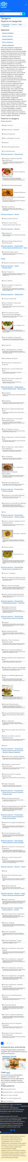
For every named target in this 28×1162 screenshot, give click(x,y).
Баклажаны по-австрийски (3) (14, 504)
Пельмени (21, 603)
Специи (3, 258)
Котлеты (16, 909)
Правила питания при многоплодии (13, 263)
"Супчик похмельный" (9, 298)
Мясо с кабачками (12, 722)
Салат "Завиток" (8, 281)
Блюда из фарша (7, 909)
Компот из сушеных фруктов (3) (11, 1098)
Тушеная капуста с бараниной (13, 558)
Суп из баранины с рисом (13, 430)
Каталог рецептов (6, 121)
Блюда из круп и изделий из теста (12, 248)
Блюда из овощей (8, 491)
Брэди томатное (8, 125)
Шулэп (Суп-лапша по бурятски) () (12, 380)
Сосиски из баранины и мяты (13, 834)
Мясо (20, 24)
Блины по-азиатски (14, 901)
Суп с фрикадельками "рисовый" (13, 351)
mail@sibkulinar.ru (5, 1113)
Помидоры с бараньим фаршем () (13, 161)
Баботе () (13, 632)
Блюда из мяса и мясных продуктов (13, 618)
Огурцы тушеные (8, 547)
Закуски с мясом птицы (12, 223)
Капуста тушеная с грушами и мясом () (13, 523)
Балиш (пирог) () (13, 877)
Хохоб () (10, 358)
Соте (4, 512)
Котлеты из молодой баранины (13, 997)
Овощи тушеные (19, 517)
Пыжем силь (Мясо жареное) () (13, 738)
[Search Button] (23, 13)
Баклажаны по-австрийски (13, 496)
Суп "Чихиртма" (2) (13, 328)
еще (8, 1072)
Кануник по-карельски (13, 651)
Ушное (5, 745)
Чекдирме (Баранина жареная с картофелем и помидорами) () (14, 197)
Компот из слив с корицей (10, 1095)
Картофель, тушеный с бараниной (14, 537)
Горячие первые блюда (9, 389)
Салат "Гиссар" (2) (13, 273)
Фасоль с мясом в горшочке (13, 859)
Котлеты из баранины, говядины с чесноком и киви (13, 987)
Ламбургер (12, 694)
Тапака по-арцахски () (13, 176)
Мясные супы (22, 389)
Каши (25, 248)
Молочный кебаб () (13, 714)
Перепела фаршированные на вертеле (14, 808)
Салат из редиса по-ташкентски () (13, 287)
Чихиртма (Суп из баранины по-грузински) (12, 363)
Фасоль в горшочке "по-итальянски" (13, 849)
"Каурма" (13, 624)
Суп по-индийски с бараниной (13, 338)
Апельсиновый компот (9, 1089)
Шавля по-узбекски (13, 208)
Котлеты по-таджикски (13, 1016)
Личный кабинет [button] (6, 10)
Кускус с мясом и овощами (13, 587)
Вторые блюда (19, 154)
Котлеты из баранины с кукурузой (13, 960)
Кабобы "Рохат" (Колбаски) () (13, 642)
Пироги (23, 866)
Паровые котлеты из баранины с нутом (13, 1035)
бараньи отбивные (7, 33)
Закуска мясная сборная (10, 218)
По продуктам (5, 24)
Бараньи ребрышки (8, 45)
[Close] (21, 14)
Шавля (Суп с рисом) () (12, 371)
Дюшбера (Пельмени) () (13, 609)
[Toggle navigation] (26, 4)
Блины (23, 893)
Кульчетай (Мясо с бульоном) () (13, 305)
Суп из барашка (12, 458)
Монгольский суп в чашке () (12, 315)
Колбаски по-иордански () (13, 825)
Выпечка (17, 229)
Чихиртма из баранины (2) (13, 484)
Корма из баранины (9, 134)
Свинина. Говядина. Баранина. (11, 752)
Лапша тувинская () (13, 596)
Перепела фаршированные (12, 799)
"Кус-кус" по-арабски (9, 573)
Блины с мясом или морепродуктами (13, 895)
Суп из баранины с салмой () (14, 439)
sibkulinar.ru (17, 1106)
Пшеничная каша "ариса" (12, 253)
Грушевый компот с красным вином (13, 1092)
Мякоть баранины (7, 42)
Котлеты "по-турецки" (13, 933)
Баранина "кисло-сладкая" (13, 758)
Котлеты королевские (13, 1007)
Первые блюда (19, 294)
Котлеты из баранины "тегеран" (12, 942)
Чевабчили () (12, 185)
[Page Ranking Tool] (6, 1132)
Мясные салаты (7, 267)
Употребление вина (9, 151)
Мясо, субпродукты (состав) (11, 138)
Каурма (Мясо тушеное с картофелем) (14, 669)
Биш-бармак (13, 402)
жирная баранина (7, 39)
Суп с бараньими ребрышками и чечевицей (13, 472)
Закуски (17, 214)
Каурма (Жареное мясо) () (13, 660)
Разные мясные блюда (9, 818)
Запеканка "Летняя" (9, 1056)
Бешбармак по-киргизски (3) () (13, 766)
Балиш (5, 871)
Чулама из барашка (12, 785)
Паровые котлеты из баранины (12, 1025)
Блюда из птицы (7, 794)
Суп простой (7, 345)
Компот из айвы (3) (8, 1101)
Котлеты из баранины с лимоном (13, 969)
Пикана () (11, 147)
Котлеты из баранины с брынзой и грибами (13, 950)
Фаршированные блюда (10, 603)
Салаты (17, 266)
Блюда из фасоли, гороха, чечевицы (13, 842)
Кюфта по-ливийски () (13, 678)
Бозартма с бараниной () (13, 411)
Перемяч (6, 142)
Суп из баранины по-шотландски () (13, 421)
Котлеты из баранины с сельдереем (13, 977)
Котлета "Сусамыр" (13, 924)
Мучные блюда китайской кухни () (12, 242)
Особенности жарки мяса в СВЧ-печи (13, 730)
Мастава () (13, 705)
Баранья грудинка (7, 36)
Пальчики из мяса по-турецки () (13, 776)
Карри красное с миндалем (11, 129)
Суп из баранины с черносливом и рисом (13, 449)
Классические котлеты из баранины (13, 915)
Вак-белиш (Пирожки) (13, 887)
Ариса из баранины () (13, 579)
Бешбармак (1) (13, 234)
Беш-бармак (13, 394)
